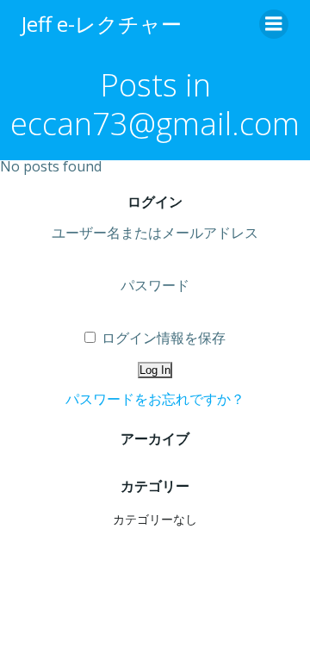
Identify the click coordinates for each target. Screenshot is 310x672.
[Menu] (273, 24)
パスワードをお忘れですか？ (155, 398)
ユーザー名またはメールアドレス (155, 232)
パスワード (155, 285)
